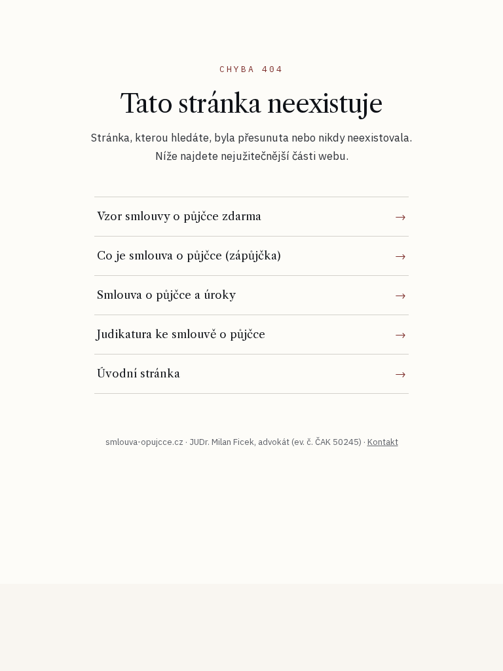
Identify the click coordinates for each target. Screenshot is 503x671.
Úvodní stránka (138, 373)
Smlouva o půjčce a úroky (166, 294)
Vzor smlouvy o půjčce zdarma (179, 216)
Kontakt (382, 442)
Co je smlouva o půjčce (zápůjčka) (189, 255)
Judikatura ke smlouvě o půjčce (181, 334)
